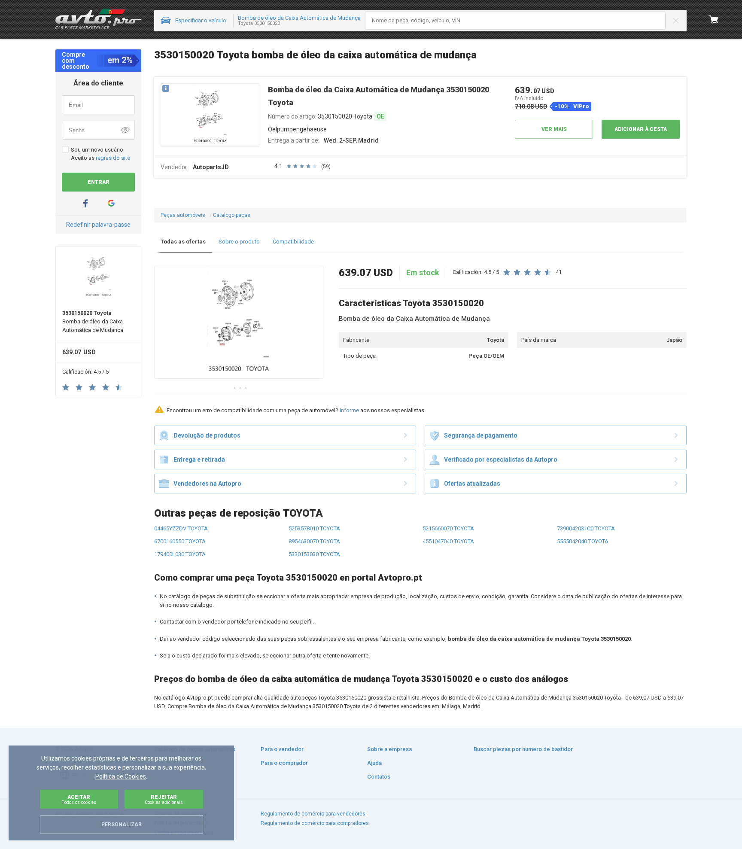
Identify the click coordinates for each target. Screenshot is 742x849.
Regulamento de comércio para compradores (315, 823)
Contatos (378, 776)
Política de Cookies (120, 776)
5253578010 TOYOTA (314, 528)
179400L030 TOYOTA (180, 554)
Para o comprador (284, 763)
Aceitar (78, 799)
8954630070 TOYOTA (314, 541)
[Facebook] (85, 203)
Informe (349, 410)
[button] (210, 115)
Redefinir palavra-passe (98, 224)
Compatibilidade (293, 241)
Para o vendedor (282, 749)
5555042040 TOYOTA (582, 541)
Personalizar (121, 825)
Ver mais (554, 129)
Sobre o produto (239, 241)
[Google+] (111, 203)
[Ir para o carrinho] (714, 19)
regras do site (113, 158)
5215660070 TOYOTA (448, 528)
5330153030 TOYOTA (314, 554)
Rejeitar (164, 799)
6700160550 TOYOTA (180, 541)
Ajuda (374, 763)
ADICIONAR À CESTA (640, 129)
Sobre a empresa (389, 749)
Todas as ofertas (183, 241)
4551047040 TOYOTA (448, 541)
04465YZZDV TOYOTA (181, 528)
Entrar (98, 182)
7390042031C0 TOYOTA (586, 528)
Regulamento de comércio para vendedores (313, 814)
